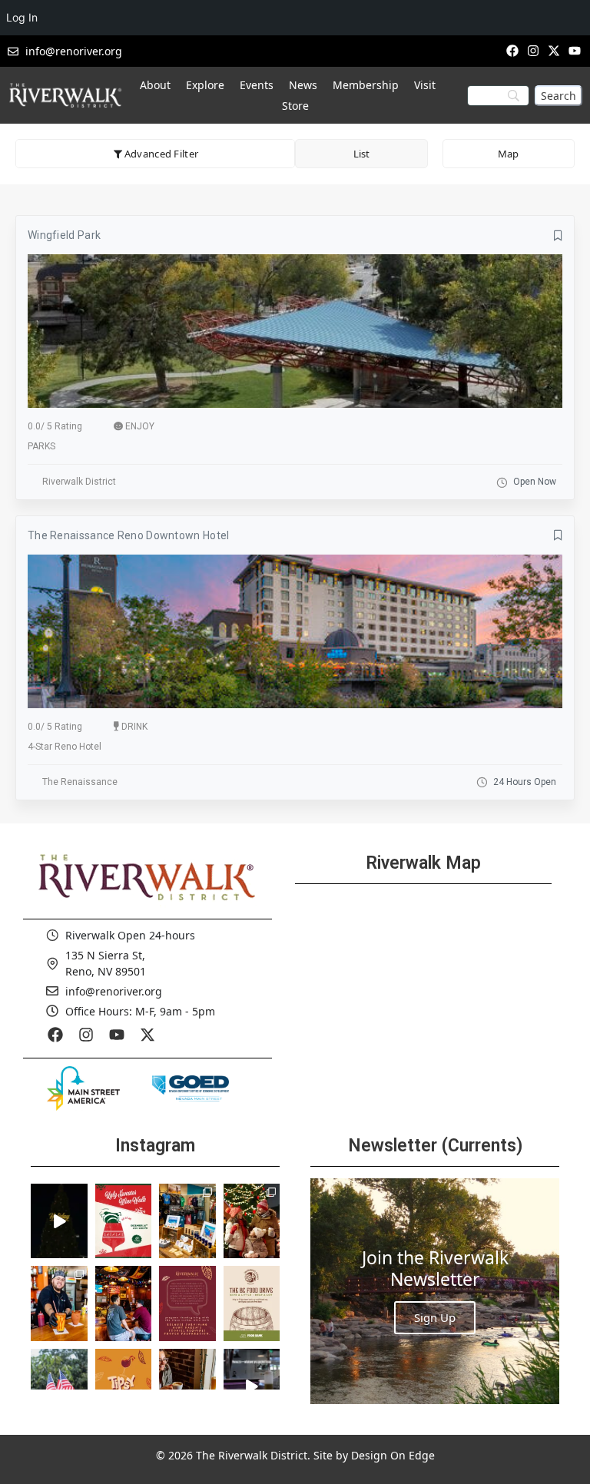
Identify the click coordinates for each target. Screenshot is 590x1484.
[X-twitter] (554, 50)
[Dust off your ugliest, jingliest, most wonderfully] (123, 1221)
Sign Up (435, 1317)
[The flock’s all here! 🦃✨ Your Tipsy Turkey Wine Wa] (123, 1386)
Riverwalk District (79, 481)
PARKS (41, 446)
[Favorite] (558, 235)
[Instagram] (532, 50)
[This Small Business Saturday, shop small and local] (187, 1221)
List (361, 154)
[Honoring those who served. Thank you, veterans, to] (59, 1386)
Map (508, 154)
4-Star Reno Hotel (64, 746)
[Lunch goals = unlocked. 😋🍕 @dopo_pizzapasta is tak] (252, 1386)
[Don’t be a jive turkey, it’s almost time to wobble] (187, 1303)
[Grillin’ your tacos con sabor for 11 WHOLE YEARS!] (59, 1303)
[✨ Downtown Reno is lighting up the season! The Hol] (252, 1221)
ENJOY (139, 426)
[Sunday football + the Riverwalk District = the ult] (123, 1303)
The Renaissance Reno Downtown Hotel (129, 535)
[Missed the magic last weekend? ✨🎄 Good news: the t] (59, 1221)
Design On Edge (393, 1455)
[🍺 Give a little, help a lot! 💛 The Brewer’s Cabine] (252, 1303)
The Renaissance (80, 782)
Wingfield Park (64, 235)
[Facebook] (512, 50)
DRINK (134, 726)
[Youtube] (575, 50)
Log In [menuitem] (22, 17)
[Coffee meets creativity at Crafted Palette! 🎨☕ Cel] (187, 1386)
